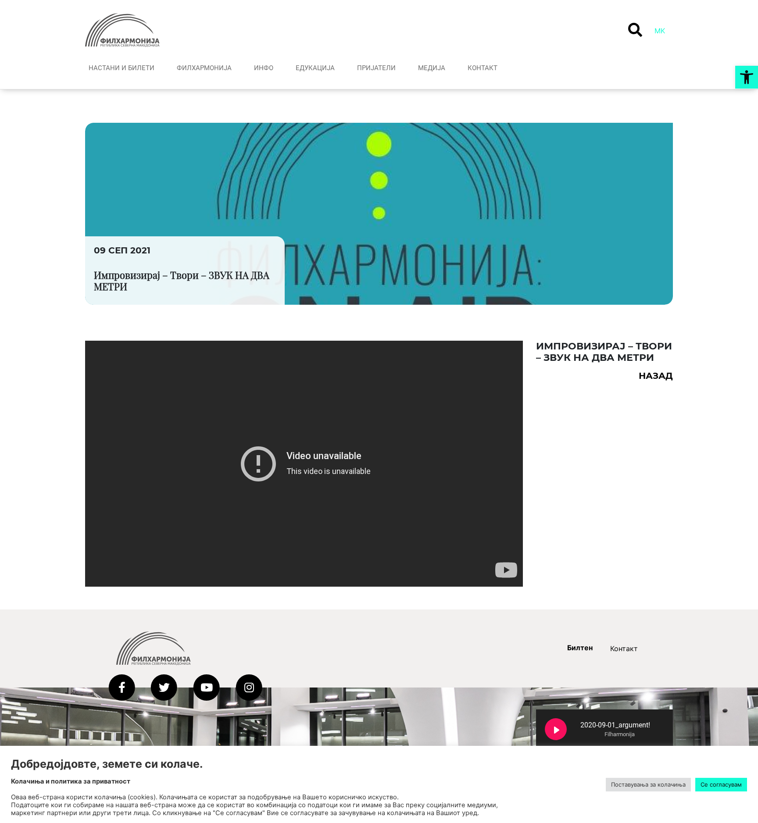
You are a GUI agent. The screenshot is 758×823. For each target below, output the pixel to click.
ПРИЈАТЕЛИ (376, 68)
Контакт (624, 648)
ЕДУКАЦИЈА (315, 68)
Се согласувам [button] (721, 784)
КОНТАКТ (482, 68)
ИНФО (263, 68)
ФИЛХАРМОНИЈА (204, 68)
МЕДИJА (431, 68)
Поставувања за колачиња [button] (648, 784)
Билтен (580, 647)
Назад (656, 376)
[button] (746, 77)
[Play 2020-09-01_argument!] (556, 729)
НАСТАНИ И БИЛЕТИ (121, 68)
